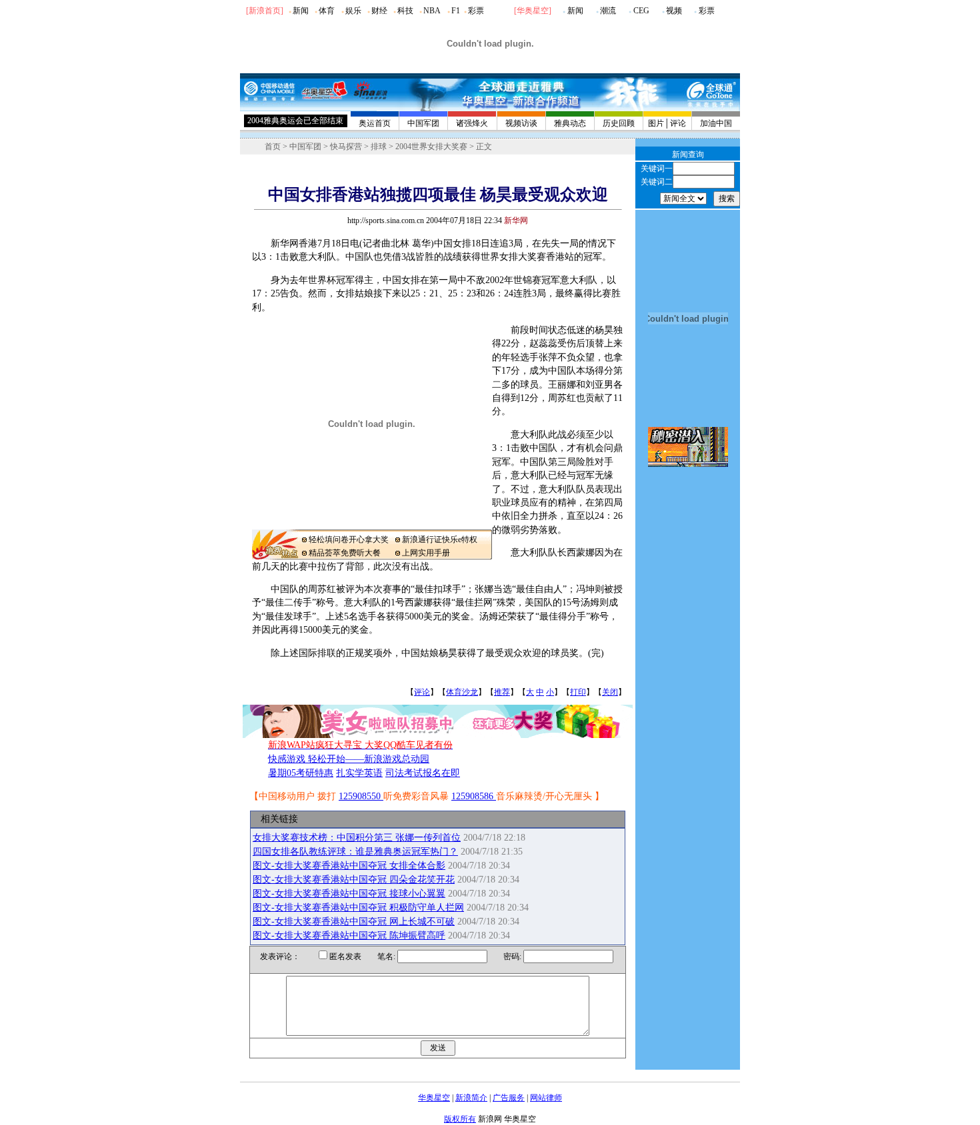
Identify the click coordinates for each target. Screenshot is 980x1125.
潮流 (608, 10)
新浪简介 (471, 1097)
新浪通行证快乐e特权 (439, 539)
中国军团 (423, 123)
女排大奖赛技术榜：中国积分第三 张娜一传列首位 (357, 838)
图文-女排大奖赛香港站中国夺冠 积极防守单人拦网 (358, 908)
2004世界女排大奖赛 (431, 146)
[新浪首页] (264, 10)
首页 (273, 146)
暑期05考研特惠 (300, 773)
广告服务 (509, 1097)
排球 (379, 146)
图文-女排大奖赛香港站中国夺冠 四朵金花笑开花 (354, 880)
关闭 (610, 692)
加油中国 (716, 123)
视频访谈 (521, 123)
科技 (405, 10)
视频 (674, 10)
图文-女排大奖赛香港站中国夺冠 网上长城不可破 (354, 922)
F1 (455, 10)
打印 (578, 692)
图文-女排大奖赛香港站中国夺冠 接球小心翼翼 (349, 894)
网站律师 (546, 1097)
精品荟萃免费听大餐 (345, 553)
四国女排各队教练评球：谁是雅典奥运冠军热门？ (355, 852)
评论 (678, 123)
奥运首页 (375, 123)
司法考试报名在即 (422, 773)
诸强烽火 (472, 123)
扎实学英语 (359, 773)
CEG (641, 10)
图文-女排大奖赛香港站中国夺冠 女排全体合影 (349, 866)
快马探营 (346, 146)
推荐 (502, 692)
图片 (656, 123)
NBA (432, 10)
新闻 (301, 10)
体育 (327, 10)
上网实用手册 (426, 553)
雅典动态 (570, 123)
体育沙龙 (462, 692)
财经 (379, 10)
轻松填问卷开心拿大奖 (349, 539)
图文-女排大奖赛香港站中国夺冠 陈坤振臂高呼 (349, 935)
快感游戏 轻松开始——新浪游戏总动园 (348, 759)
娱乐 (353, 10)
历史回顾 (619, 123)
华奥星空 (533, 10)
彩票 (476, 10)
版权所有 (460, 1119)
